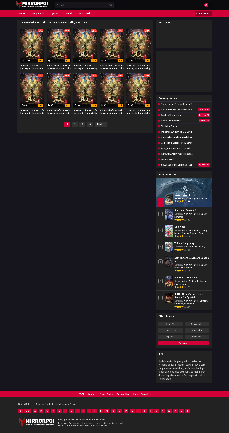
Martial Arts (179, 267)
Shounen (194, 233)
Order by (196, 337)
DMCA (81, 394)
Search (184, 343)
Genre (170, 324)
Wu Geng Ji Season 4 (185, 277)
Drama (177, 233)
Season (196, 324)
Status (196, 330)
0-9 (28, 410)
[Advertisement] (184, 71)
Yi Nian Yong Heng (184, 243)
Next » (100, 124)
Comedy (203, 230)
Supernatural (180, 284)
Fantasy (203, 198)
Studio (169, 330)
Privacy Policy (106, 394)
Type (169, 337)
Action (185, 198)
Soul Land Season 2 (185, 210)
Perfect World (182, 195)
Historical (201, 281)
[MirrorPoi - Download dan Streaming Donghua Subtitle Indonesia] (32, 7)
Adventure (193, 198)
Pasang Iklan (123, 394)
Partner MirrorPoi (142, 394)
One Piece (179, 226)
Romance (178, 216)
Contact (92, 394)
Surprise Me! (204, 13)
